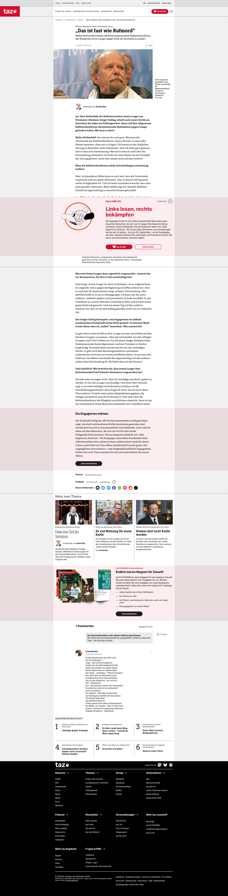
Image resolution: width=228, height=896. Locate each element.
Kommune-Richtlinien (152, 877)
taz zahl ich (151, 786)
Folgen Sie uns (150, 765)
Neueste (142, 627)
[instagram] (171, 766)
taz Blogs (150, 821)
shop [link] (77, 3)
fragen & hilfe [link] (86, 3)
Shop (57, 863)
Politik (58, 779)
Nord (57, 801)
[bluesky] (165, 766)
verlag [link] (57, 3)
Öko (57, 783)
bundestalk (60, 821)
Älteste (150, 627)
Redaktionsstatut (133, 877)
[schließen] (170, 201)
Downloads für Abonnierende (99, 866)
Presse (119, 794)
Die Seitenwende (123, 786)
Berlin (57, 798)
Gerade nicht (162, 201)
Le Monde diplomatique (156, 829)
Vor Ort (119, 824)
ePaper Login (91, 862)
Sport (57, 794)
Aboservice (91, 859)
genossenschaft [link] (154, 3)
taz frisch (90, 824)
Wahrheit (59, 805)
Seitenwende (159, 881)
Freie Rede (60, 836)
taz (62, 765)
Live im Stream (122, 828)
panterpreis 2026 (153, 798)
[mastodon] (160, 766)
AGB (151, 881)
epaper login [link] (166, 3)
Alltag (80, 20)
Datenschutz (131, 881)
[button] (171, 11)
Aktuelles (120, 779)
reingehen (59, 839)
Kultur (58, 790)
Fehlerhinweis (105, 482)
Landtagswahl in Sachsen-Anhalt (97, 785)
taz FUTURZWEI (153, 825)
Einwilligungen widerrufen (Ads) (130, 884)
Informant (120, 881)
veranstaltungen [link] (68, 3)
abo (148, 779)
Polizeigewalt (91, 790)
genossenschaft (153, 783)
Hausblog (120, 783)
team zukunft (91, 821)
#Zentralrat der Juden (93, 475)
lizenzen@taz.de (72, 880)
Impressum (143, 881)
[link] (63, 11)
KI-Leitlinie (166, 877)
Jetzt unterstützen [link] (89, 463)
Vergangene (121, 832)
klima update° (61, 828)
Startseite (59, 20)
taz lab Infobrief (92, 832)
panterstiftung (152, 794)
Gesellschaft (70, 20)
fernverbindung (62, 824)
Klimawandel (91, 794)
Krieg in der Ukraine (94, 779)
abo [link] (144, 3)
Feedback (90, 855)
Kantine (58, 859)
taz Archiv (150, 833)
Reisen (58, 855)
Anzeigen (59, 867)
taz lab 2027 (121, 836)
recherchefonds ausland (157, 790)
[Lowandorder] (78, 653)
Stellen (119, 790)
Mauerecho (60, 832)
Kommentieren (92, 482)
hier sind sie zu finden (103, 640)
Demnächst (121, 821)
